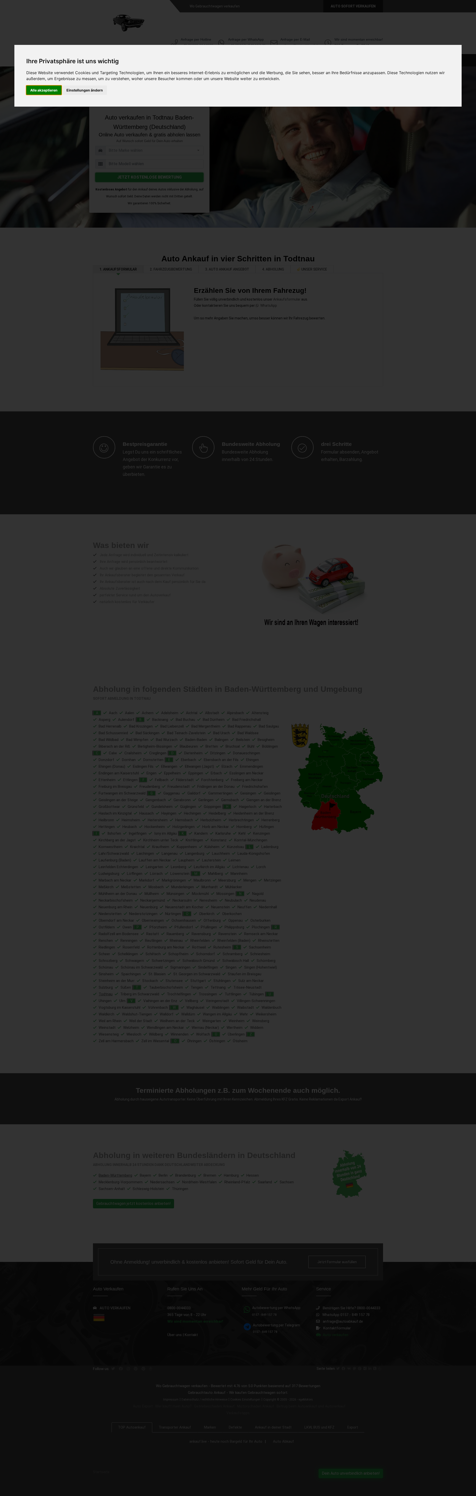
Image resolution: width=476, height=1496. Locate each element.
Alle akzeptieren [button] (44, 90)
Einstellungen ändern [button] (84, 90)
